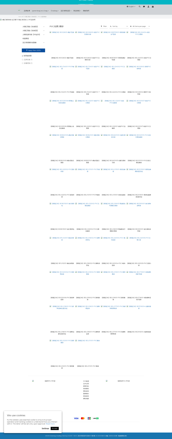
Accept (55, 428)
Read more (50, 424)
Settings (45, 428)
